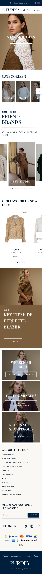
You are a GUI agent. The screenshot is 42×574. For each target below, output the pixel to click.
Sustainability (8, 483)
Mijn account (8, 455)
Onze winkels (8, 475)
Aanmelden (33, 515)
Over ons (6, 471)
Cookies (36, 556)
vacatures (6, 490)
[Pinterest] (38, 526)
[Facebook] (25, 526)
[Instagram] (32, 526)
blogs (4, 479)
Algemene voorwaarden (12, 556)
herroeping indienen (11, 494)
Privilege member (10, 487)
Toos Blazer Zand (15, 253)
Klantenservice (9, 459)
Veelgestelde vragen (12, 467)
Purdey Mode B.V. (24, 569)
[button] (23, 9)
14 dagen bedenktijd (19, 3)
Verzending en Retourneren (15, 463)
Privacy (27, 556)
